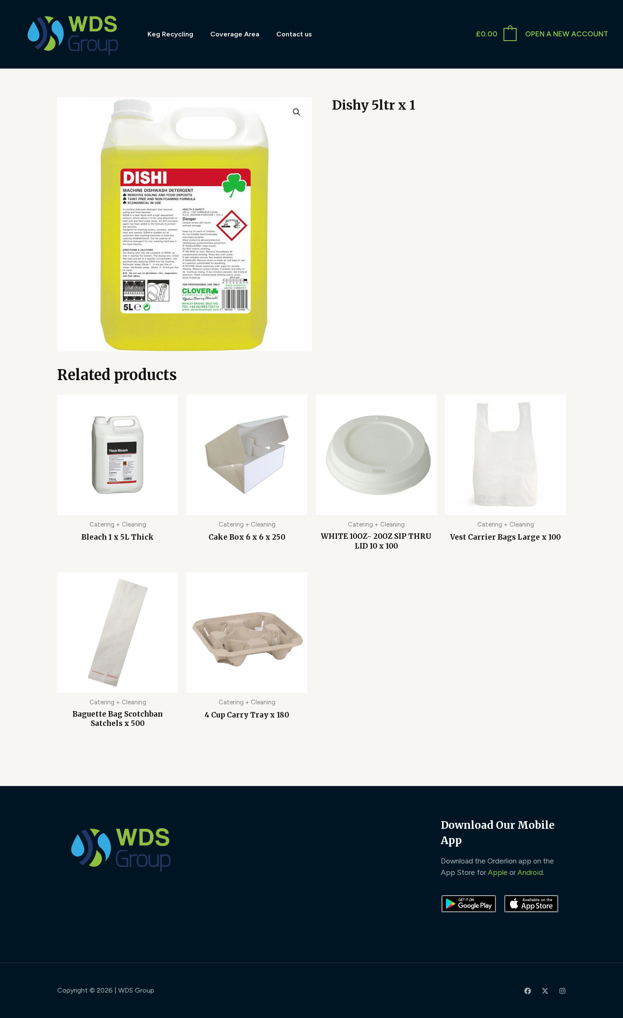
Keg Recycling (170, 34)
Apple (498, 872)
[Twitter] (545, 991)
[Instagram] (562, 991)
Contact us (294, 34)
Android (530, 872)
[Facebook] (527, 991)
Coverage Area (234, 34)
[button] (296, 112)
